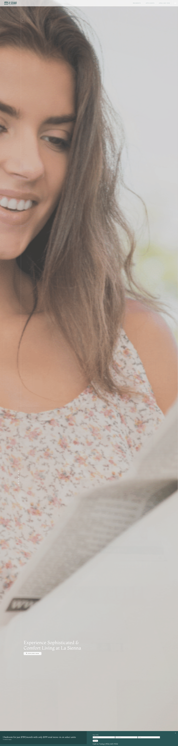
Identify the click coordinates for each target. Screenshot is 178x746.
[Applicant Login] (150, 3)
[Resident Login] (137, 3)
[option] (89, 373)
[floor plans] (32, 653)
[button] (23, 20)
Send (95, 740)
